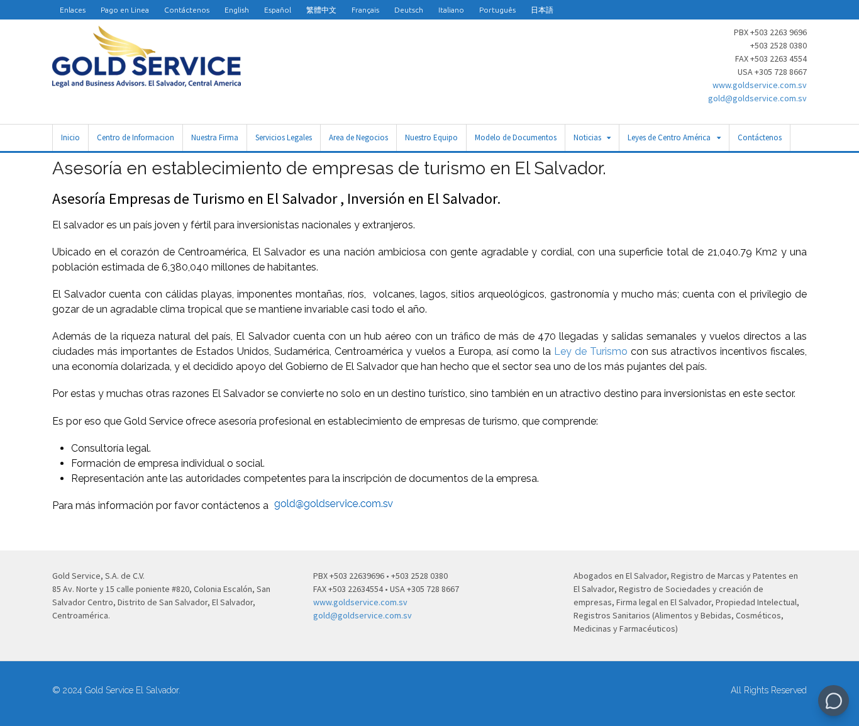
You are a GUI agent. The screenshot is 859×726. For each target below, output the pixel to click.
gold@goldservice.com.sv (757, 98)
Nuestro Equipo (431, 137)
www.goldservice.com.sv (759, 85)
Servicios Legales (283, 137)
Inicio (70, 137)
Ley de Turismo (591, 351)
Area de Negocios (358, 137)
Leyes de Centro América (669, 137)
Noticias (587, 137)
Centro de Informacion (135, 137)
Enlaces (73, 10)
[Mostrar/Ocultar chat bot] (833, 700)
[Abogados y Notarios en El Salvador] (146, 80)
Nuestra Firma (214, 137)
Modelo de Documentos (516, 137)
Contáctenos (186, 10)
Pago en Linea (125, 10)
